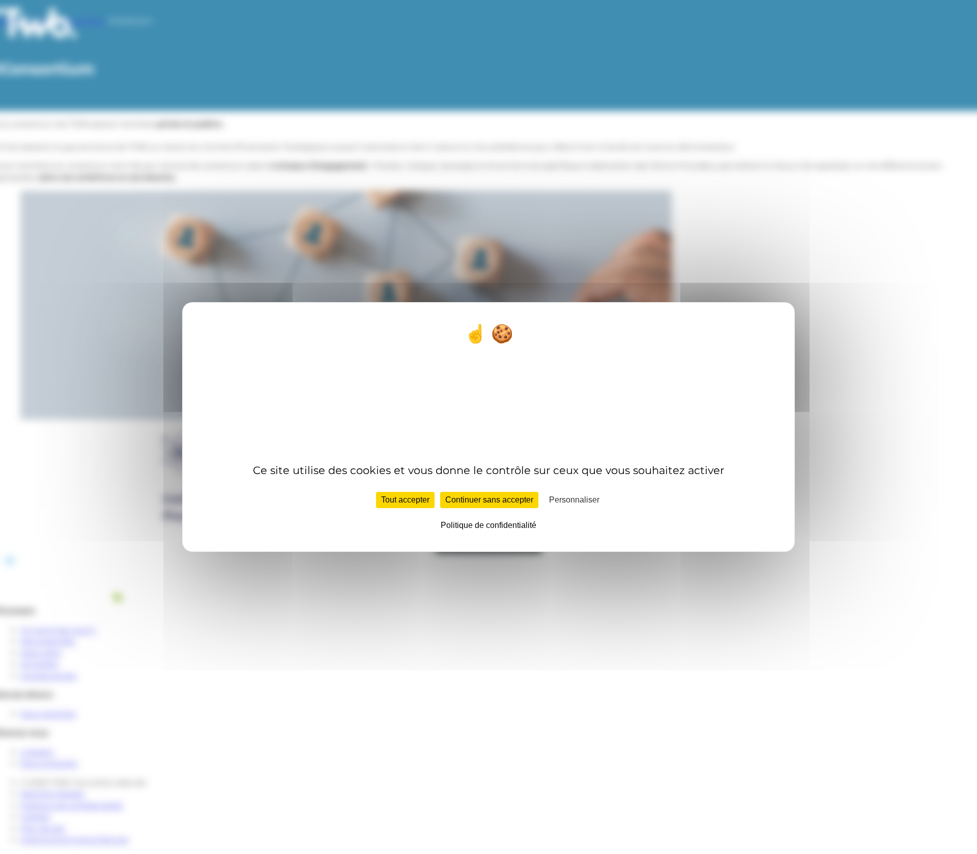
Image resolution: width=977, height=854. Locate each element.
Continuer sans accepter (489, 499)
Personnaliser (574, 499)
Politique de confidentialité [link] (488, 525)
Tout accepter (405, 499)
